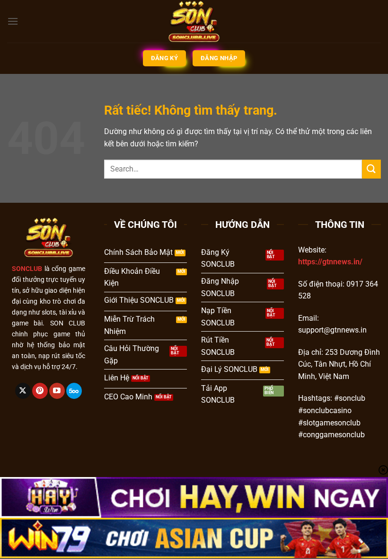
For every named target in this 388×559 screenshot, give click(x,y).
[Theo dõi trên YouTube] (57, 391)
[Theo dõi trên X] (23, 391)
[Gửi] (371, 169)
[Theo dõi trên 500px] (74, 391)
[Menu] (12, 21)
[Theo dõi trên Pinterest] (40, 391)
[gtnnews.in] (194, 21)
